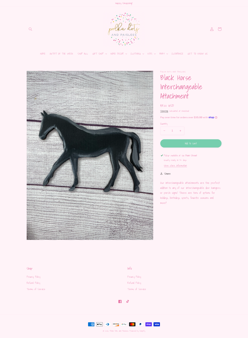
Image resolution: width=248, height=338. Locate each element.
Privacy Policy (33, 277)
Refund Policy (33, 283)
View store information (175, 165)
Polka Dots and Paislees (119, 331)
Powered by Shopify (137, 331)
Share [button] (167, 174)
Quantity (163, 123)
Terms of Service (36, 289)
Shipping (164, 110)
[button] (30, 29)
